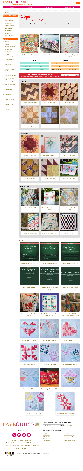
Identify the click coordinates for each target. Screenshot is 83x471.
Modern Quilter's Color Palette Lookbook (50, 288)
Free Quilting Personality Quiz (70, 263)
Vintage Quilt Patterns (41, 63)
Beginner (41, 66)
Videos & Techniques (9, 107)
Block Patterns (8, 51)
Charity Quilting (8, 54)
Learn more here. (47, 453)
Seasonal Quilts (8, 97)
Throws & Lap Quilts (9, 104)
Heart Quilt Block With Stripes (29, 340)
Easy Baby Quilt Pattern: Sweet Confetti (29, 314)
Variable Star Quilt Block (30, 126)
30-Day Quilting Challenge (50, 263)
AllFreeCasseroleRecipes (69, 440)
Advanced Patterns (9, 35)
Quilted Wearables (9, 92)
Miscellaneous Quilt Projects (9, 79)
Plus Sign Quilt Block (49, 126)
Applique (7, 41)
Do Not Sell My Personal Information (14, 443)
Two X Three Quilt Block (30, 102)
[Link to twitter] (19, 435)
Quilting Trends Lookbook (29, 287)
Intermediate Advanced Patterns (10, 70)
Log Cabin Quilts (8, 30)
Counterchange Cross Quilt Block (65, 413)
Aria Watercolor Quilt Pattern (30, 208)
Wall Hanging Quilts (27, 66)
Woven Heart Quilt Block (70, 340)
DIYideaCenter (46, 440)
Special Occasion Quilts (10, 99)
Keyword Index (34, 443)
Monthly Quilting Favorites (10, 82)
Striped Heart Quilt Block (49, 340)
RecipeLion (66, 438)
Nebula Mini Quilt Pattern (49, 155)
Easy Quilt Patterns (27, 63)
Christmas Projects (9, 56)
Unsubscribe (35, 445)
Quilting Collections (9, 18)
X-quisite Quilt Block (69, 102)
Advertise (20, 440)
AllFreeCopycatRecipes (69, 435)
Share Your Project (21, 448)
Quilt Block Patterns (9, 25)
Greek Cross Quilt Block (30, 155)
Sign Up (77, 75)
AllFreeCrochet (46, 435)
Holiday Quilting (8, 64)
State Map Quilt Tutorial (69, 178)
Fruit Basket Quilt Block (29, 389)
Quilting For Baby (8, 94)
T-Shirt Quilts (7, 102)
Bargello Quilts (58, 63)
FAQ (27, 443)
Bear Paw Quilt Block (49, 178)
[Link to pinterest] (24, 435)
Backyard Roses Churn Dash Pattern (49, 208)
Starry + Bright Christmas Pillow (49, 389)
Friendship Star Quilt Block (69, 126)
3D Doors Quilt (69, 233)
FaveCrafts (45, 433)
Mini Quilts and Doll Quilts (10, 75)
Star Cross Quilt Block (50, 102)
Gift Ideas (7, 61)
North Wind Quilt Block (69, 155)
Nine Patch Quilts (57, 66)
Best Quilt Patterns (9, 20)
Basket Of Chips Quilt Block (70, 389)
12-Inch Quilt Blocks (72, 66)
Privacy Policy (49, 76)
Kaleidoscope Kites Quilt (30, 233)
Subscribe (7, 12)
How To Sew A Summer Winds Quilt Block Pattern (49, 314)
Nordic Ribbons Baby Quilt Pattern (69, 208)
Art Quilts (7, 44)
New (20, 241)
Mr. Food (66, 433)
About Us (13, 440)
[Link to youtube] (29, 435)
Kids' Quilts (7, 73)
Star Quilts (72, 63)
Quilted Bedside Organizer (50, 55)
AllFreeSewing (46, 438)
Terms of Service (25, 445)
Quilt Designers (8, 89)
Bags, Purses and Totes (10, 46)
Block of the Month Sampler (70, 287)
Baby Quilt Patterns (9, 23)
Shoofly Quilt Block (30, 178)
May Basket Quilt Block (49, 364)
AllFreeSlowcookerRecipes (70, 436)
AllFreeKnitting (46, 436)
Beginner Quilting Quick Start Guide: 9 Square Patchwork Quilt (70, 314)
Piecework (41, 69)
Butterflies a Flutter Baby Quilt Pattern (70, 56)
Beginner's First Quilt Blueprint (29, 263)
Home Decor (7, 66)
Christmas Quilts (72, 69)
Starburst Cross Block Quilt (29, 55)
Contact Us (28, 440)
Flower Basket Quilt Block (70, 364)
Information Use (55, 76)
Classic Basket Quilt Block (34, 413)
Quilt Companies (8, 87)
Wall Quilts (7, 109)
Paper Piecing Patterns (10, 84)
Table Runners (8, 33)
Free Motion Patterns (9, 59)
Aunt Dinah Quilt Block (29, 364)
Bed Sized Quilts (8, 49)
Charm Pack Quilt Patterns (57, 69)
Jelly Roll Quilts (8, 28)
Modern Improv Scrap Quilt (49, 233)
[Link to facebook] (14, 435)
